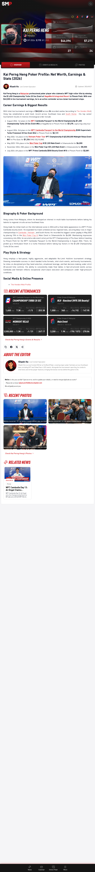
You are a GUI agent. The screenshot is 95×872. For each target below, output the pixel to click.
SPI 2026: (34, 40)
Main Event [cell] (62, 321)
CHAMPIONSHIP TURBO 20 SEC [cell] (27, 300)
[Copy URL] (5, 347)
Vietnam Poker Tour (36, 137)
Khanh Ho (14, 86)
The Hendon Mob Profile (21, 284)
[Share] (22, 347)
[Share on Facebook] (11, 347)
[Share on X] (16, 347)
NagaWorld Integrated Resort (57, 96)
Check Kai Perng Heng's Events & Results (22, 339)
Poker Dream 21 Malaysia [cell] (66, 318)
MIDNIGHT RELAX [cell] (21, 321)
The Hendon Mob (84, 111)
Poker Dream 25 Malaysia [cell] (66, 297)
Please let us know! (24, 383)
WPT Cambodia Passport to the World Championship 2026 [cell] (29, 297)
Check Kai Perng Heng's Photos (18, 453)
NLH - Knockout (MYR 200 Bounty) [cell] (73, 300)
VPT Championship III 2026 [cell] (22, 318)
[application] (72, 28)
